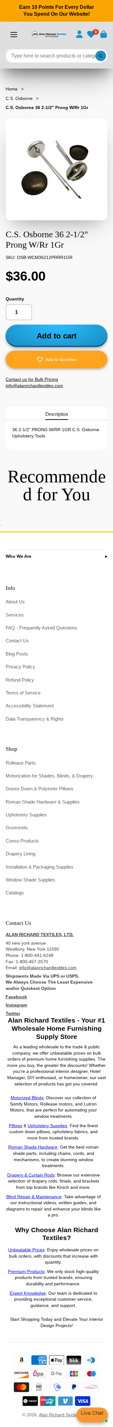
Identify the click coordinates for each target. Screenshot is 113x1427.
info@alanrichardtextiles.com (48, 967)
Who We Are (18, 556)
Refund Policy (20, 680)
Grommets (17, 827)
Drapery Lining (20, 853)
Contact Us (17, 640)
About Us (15, 601)
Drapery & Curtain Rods (31, 1174)
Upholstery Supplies (26, 814)
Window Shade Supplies (30, 879)
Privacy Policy (20, 666)
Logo (48, 34)
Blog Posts (17, 653)
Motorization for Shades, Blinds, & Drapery (49, 775)
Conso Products (22, 840)
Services (15, 614)
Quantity (15, 298)
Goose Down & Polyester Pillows (39, 788)
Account (79, 34)
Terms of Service (23, 692)
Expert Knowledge (28, 1293)
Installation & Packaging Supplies (39, 867)
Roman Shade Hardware (32, 1147)
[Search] (100, 56)
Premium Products (26, 1271)
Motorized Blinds (27, 1097)
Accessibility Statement (30, 705)
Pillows (15, 1125)
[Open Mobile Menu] (14, 34)
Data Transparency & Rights (35, 719)
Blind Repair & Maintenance (34, 1196)
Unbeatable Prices (26, 1249)
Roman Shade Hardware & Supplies (43, 801)
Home (12, 88)
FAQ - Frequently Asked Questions (41, 627)
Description (56, 414)
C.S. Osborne (19, 98)
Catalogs (15, 892)
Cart (103, 34)
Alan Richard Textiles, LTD (65, 1414)
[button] (56, 359)
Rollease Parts (21, 763)
